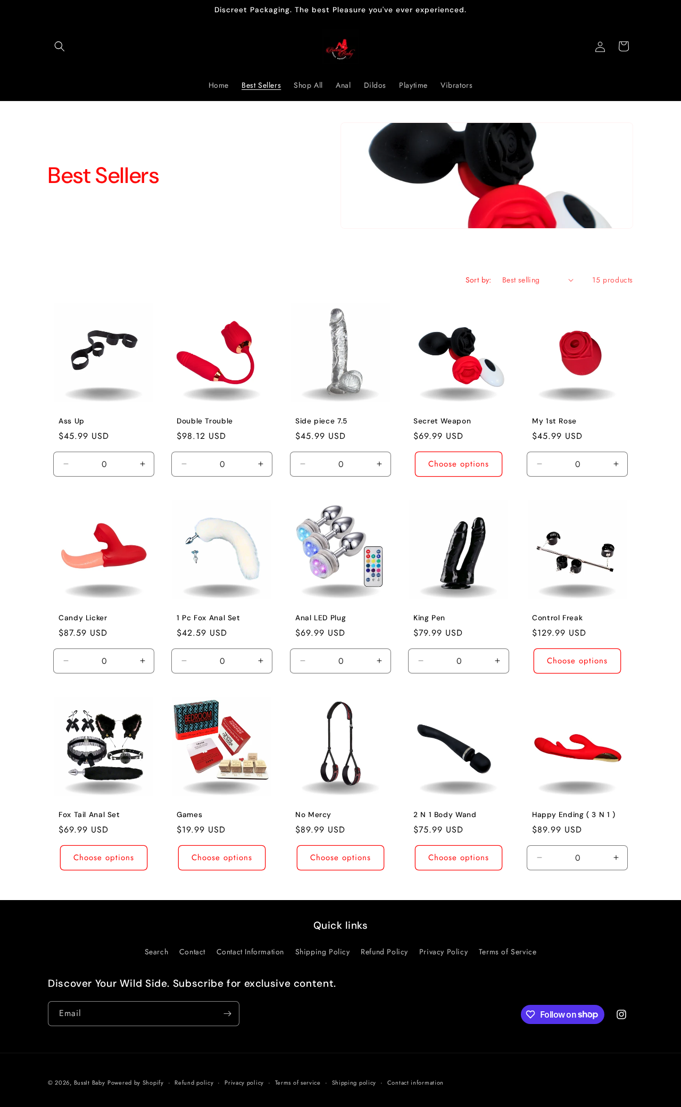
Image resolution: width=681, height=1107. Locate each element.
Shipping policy (354, 1082)
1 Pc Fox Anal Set (208, 617)
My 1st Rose (554, 421)
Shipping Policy (322, 951)
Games (189, 814)
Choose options (458, 464)
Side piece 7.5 (321, 421)
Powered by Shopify (135, 1082)
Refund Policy (384, 951)
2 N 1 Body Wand (444, 814)
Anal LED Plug (320, 617)
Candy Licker (83, 617)
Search (157, 951)
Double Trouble (205, 421)
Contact (192, 951)
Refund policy (194, 1082)
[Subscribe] (227, 1013)
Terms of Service (508, 951)
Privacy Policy (443, 951)
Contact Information (250, 951)
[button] (59, 46)
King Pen (429, 617)
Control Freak (557, 617)
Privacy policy (244, 1082)
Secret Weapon (442, 421)
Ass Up (72, 421)
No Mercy (313, 814)
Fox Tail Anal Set (89, 814)
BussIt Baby (89, 1082)
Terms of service (298, 1082)
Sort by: (479, 279)
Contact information (415, 1082)
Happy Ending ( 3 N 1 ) (574, 814)
